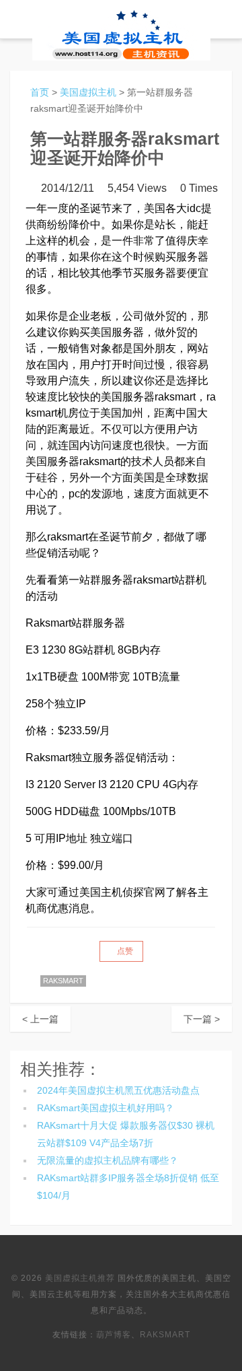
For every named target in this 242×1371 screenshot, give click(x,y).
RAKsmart (165, 1334)
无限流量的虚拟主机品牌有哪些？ (107, 1160)
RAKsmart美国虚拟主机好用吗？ (105, 1107)
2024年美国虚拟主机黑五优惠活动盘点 (118, 1090)
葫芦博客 (113, 1334)
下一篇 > (202, 1019)
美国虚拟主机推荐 (80, 1278)
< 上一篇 (40, 1019)
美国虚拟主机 (88, 92)
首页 (39, 92)
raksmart (63, 981)
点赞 (124, 951)
